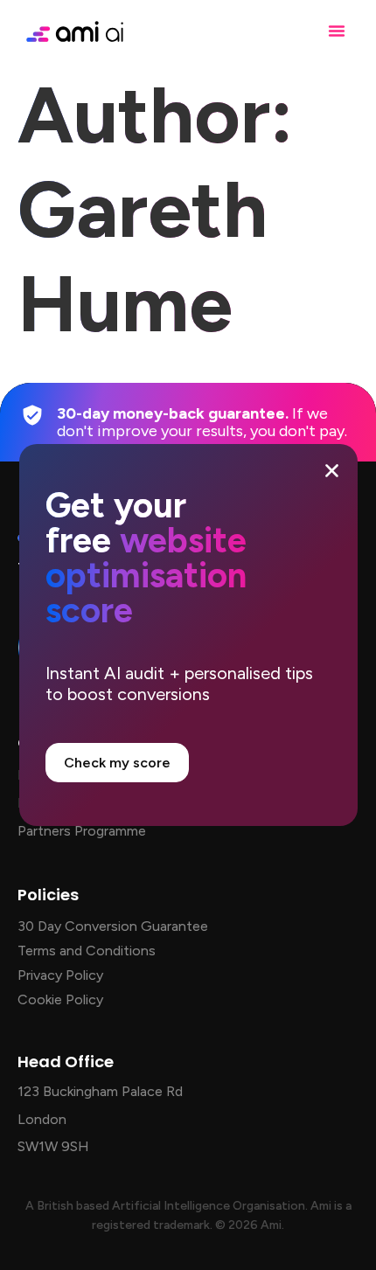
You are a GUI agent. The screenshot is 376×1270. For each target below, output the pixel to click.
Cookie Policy (60, 999)
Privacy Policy (60, 975)
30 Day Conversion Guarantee (112, 926)
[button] (337, 30)
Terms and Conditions (86, 950)
